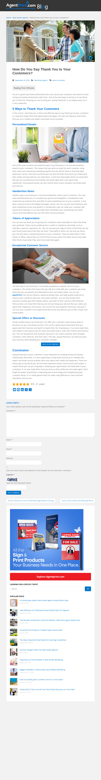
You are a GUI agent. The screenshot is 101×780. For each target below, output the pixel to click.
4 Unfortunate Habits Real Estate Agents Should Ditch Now (44, 600)
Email (9, 449)
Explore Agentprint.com (50, 576)
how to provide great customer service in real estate (41, 679)
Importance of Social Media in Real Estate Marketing (41, 660)
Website (9, 458)
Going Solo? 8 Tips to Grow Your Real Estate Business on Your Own (47, 689)
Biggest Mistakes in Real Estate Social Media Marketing (42, 669)
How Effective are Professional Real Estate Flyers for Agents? (44, 610)
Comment (11, 411)
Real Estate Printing (50, 344)
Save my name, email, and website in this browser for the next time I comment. (38, 470)
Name (9, 440)
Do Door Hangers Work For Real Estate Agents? (39, 650)
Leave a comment (58, 80)
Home (8, 17)
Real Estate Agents (20, 17)
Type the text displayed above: (18, 483)
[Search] (88, 588)
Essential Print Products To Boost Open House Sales (41, 630)
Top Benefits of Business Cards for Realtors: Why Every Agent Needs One (50, 620)
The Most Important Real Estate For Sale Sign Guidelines (43, 640)
